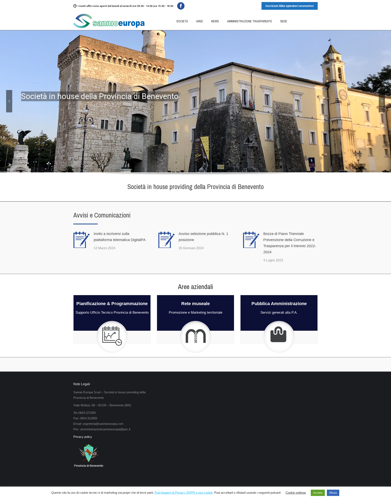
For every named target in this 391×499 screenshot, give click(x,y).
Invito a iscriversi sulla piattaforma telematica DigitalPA (120, 237)
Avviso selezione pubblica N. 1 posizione (203, 237)
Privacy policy (82, 436)
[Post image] (81, 240)
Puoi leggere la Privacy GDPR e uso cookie (184, 492)
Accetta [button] (317, 492)
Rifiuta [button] (333, 492)
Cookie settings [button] (296, 492)
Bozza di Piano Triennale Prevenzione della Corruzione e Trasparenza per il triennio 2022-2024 (289, 243)
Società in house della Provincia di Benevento (99, 96)
